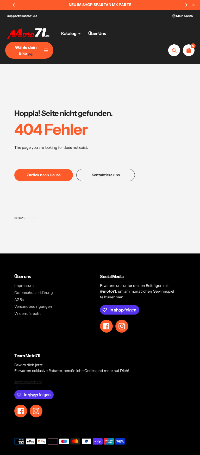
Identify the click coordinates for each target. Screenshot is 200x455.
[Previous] (14, 5)
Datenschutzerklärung (33, 292)
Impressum (24, 285)
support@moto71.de (22, 16)
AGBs (19, 299)
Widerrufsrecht (27, 313)
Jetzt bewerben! (28, 382)
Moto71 (31, 218)
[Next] (186, 5)
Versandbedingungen (33, 306)
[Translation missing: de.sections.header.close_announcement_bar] (193, 5)
